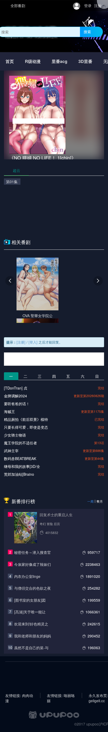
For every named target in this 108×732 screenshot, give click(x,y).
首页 (10, 61)
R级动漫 (33, 61)
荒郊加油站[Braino (19, 474)
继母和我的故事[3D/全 (22, 466)
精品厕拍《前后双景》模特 (26, 419)
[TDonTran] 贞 (15, 388)
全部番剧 (17, 5)
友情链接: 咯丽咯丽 (61, 695)
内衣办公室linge (27, 576)
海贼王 (9, 411)
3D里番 (85, 61)
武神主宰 (11, 450)
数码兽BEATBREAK (20, 458)
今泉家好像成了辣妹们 (32, 564)
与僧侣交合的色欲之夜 (32, 588)
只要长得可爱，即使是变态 (26, 427)
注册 (97, 5)
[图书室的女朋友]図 (30, 600)
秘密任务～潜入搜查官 (32, 552)
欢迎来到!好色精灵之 (31, 623)
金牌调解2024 (15, 395)
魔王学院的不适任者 (20, 442)
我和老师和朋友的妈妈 (32, 635)
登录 (87, 5)
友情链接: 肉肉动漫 (19, 695)
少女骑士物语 (15, 435)
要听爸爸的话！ (17, 403)
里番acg (59, 61)
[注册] (21, 342)
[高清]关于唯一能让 (30, 611)
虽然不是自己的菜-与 (31, 647)
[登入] (33, 342)
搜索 (87, 31)
